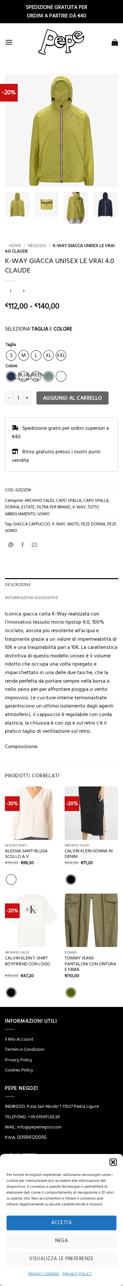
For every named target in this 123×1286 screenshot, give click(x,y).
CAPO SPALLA (68, 500)
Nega (61, 1240)
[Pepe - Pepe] (62, 42)
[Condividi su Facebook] (22, 545)
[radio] (11, 355)
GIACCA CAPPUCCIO (31, 524)
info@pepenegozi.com (39, 1127)
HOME (13, 246)
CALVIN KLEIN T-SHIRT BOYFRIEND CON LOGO (27, 961)
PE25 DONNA (93, 524)
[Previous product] (23, 292)
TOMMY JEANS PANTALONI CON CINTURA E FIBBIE (90, 964)
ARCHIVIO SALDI (39, 500)
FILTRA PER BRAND (54, 507)
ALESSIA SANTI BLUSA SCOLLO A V (26, 854)
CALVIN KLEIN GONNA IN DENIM (89, 854)
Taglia (11, 345)
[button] (113, 1162)
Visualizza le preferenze (61, 1258)
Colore (11, 366)
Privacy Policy (18, 1060)
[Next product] (11, 292)
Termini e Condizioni (24, 1049)
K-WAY (79, 507)
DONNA (12, 507)
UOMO (43, 514)
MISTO (73, 524)
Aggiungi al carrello (72, 398)
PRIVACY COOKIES (43, 1274)
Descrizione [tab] (18, 585)
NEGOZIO (37, 246)
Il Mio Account (19, 1039)
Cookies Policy (19, 1070)
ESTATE (28, 507)
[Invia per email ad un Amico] (34, 545)
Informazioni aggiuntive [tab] (31, 598)
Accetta (61, 1222)
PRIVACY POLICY (77, 1274)
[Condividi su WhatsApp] (11, 545)
